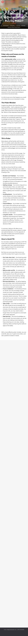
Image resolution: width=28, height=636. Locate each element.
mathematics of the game (17, 81)
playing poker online (10, 59)
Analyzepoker (9, 1)
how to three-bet (15, 110)
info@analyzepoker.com (11, 629)
